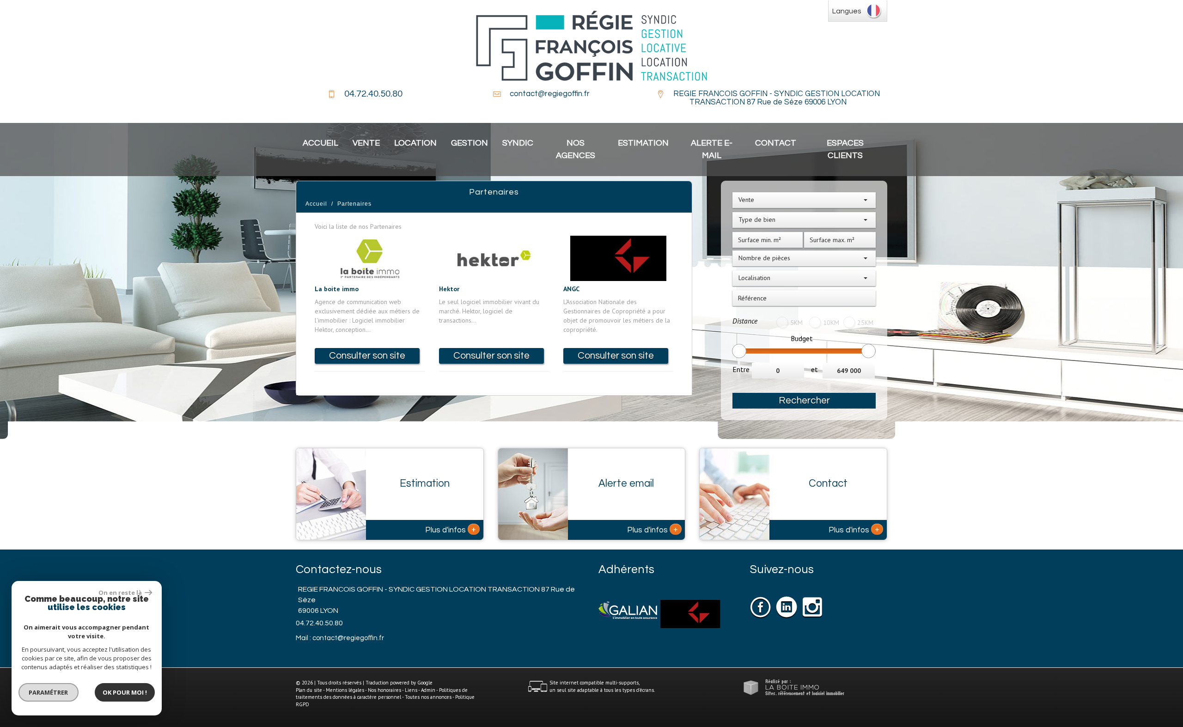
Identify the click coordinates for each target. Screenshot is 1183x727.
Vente (366, 143)
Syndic (517, 143)
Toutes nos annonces (428, 697)
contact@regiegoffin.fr (550, 94)
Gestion (469, 143)
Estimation (643, 143)
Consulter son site (367, 355)
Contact (775, 143)
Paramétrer (48, 692)
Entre (741, 369)
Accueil (320, 143)
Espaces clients (845, 149)
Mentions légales (345, 690)
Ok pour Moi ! (125, 692)
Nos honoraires (384, 690)
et (814, 369)
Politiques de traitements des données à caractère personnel (382, 694)
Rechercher (804, 400)
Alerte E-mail (711, 149)
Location (415, 143)
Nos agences (575, 149)
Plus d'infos (450, 529)
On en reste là (120, 592)
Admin (428, 690)
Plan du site (309, 690)
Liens (411, 690)
